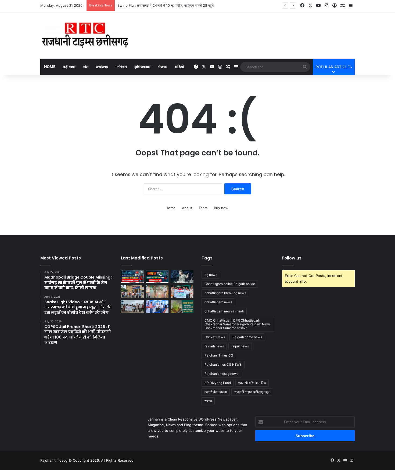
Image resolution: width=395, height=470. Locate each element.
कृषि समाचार (142, 66)
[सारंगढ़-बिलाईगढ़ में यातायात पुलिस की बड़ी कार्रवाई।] (157, 291)
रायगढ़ (208, 401)
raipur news (240, 346)
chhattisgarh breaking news (225, 293)
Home (50, 66)
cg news (210, 275)
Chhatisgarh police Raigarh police (229, 284)
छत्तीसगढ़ (102, 66)
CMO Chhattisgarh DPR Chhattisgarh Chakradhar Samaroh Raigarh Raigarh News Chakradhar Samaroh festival (237, 324)
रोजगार (162, 66)
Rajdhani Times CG (218, 355)
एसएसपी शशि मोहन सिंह (252, 383)
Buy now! (221, 208)
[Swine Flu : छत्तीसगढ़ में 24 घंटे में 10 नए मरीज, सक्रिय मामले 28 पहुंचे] (157, 276)
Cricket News (214, 337)
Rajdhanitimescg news (221, 374)
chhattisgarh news (218, 302)
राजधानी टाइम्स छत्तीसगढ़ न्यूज (251, 392)
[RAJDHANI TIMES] (85, 35)
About (187, 208)
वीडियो (179, 66)
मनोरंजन (121, 66)
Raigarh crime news (247, 337)
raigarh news (214, 346)
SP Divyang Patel (217, 383)
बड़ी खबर (69, 66)
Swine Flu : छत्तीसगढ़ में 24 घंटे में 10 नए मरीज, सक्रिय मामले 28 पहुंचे (165, 5)
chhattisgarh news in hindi (224, 311)
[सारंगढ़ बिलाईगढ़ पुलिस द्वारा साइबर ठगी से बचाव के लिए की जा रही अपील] (182, 291)
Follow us (291, 258)
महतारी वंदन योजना (215, 392)
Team (203, 208)
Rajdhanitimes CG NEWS (223, 364)
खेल (85, 66)
